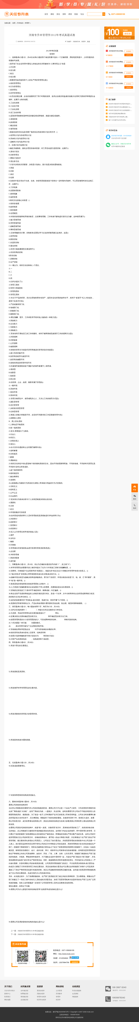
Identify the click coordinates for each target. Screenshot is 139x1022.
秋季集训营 (24, 993)
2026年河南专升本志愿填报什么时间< (121, 107)
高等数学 (59, 993)
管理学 (27, 23)
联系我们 (7, 997)
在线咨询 (75, 962)
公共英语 (59, 990)
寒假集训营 (24, 997)
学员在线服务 (76, 990)
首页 (46, 14)
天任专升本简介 (9, 990)
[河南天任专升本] (21, 13)
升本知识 (20, 23)
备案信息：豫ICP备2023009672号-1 (57, 1012)
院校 (76, 14)
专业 (82, 14)
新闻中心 (7, 993)
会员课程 (75, 993)
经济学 (58, 1000)
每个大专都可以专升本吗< (117, 120)
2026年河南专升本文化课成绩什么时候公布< (124, 110)
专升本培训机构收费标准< (117, 113)
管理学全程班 (41, 997)
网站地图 (7, 1000)
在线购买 (128, 51)
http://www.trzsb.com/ (66, 953)
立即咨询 (128, 55)
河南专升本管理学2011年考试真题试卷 (31, 931)
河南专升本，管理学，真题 (81, 41)
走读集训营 (24, 1000)
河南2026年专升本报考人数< (118, 117)
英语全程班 (41, 990)
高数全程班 (41, 993)
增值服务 (75, 997)
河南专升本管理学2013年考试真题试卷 (31, 934)
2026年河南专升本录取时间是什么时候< (122, 104)
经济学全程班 (41, 1000)
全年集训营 (24, 990)
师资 (70, 14)
